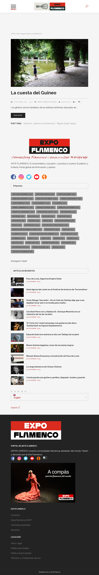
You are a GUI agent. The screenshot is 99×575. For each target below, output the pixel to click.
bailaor (33, 216)
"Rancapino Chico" (47, 212)
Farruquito (52, 229)
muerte (73, 238)
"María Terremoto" (22, 207)
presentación (50, 242)
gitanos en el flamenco (44, 123)
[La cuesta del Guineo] (49, 63)
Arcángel (18, 216)
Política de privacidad (21, 553)
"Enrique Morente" (22, 198)
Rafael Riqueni (41, 247)
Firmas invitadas (50, 102)
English (17, 397)
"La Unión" (59, 203)
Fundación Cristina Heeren (44, 234)
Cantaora (18, 220)
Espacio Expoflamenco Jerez (26, 229)
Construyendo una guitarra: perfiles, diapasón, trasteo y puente (55, 377)
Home (13, 33)
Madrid (59, 238)
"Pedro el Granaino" (23, 212)
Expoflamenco (66, 102)
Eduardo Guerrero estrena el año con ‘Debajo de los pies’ (52, 334)
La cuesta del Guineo (33, 92)
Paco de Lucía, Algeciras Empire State (43, 279)
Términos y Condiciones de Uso (26, 558)
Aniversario (68, 212)
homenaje (18, 238)
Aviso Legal (16, 543)
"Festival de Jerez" (46, 198)
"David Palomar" (66, 194)
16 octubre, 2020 (20, 102)
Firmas (39, 102)
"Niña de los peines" (68, 207)
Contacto (15, 515)
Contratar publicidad (20, 525)
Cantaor (64, 216)
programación (20, 247)
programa (68, 242)
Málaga (17, 242)
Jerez (33, 238)
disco (16, 225)
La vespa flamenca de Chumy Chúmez (44, 367)
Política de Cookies (20, 548)
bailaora (48, 216)
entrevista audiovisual (55, 225)
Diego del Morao (65, 220)
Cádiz (47, 220)
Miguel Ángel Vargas (66, 123)
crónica (34, 220)
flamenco (27, 123)
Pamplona (32, 242)
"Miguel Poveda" (45, 207)
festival (68, 229)
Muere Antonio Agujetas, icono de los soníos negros (50, 345)
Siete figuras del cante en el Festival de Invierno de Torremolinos (56, 289)
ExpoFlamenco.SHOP (21, 520)
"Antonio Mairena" (22, 194)
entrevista (32, 225)
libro (46, 238)
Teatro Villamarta (22, 251)
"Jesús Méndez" (20, 203)
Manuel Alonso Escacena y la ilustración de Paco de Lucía (52, 356)
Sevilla (58, 247)
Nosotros (15, 530)
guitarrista (69, 234)
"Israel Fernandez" (71, 198)
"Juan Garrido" (41, 203)
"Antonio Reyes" (45, 194)
